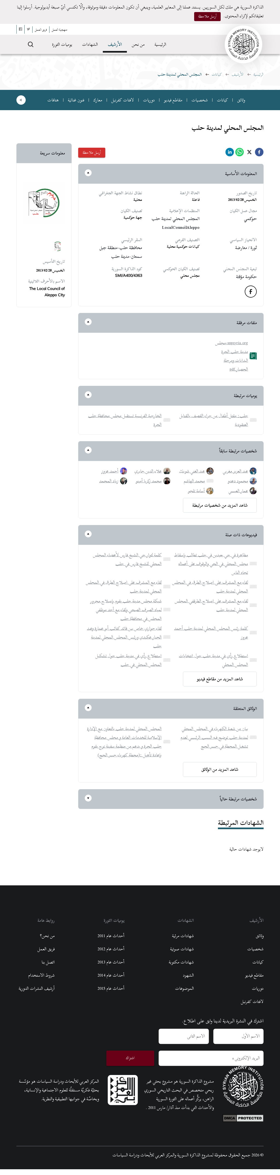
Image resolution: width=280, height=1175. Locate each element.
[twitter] (249, 153)
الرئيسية (160, 44)
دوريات (149, 100)
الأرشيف (115, 44)
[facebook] (259, 153)
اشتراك (130, 1058)
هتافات (53, 100)
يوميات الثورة (62, 44)
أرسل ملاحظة (207, 16)
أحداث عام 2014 (111, 975)
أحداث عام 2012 (111, 949)
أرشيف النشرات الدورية (37, 988)
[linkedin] (229, 153)
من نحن (138, 44)
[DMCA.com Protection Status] (243, 1116)
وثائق (241, 100)
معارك (97, 100)
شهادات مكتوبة (181, 962)
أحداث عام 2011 (111, 935)
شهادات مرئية (183, 935)
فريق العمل (46, 949)
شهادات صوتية (182, 949)
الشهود (188, 975)
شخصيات (199, 100)
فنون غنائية (76, 100)
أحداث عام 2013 (111, 962)
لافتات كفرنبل (122, 100)
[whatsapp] (239, 153)
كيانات (217, 74)
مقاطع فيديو (173, 100)
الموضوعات (184, 988)
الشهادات (90, 44)
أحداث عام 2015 (111, 988)
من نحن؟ (47, 935)
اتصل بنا (48, 962)
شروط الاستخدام (41, 975)
